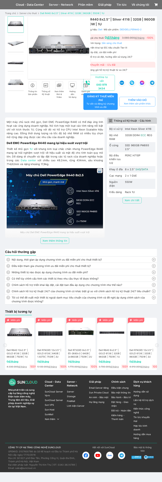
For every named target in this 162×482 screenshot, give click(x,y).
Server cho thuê (28, 13)
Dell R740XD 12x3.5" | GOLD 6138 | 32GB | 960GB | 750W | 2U (111, 353)
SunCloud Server (54, 400)
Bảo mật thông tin (121, 392)
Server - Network (61, 4)
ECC (143, 135)
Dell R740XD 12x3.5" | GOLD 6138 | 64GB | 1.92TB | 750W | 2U (19, 353)
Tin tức (122, 4)
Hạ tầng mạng (96, 402)
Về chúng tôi (140, 4)
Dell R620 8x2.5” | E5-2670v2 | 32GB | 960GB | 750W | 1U (141, 353)
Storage (71, 396)
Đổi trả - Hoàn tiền (121, 410)
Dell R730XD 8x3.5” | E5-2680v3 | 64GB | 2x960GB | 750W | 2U (49, 353)
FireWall (71, 401)
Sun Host (50, 409)
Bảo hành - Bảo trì (121, 397)
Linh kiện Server (75, 405)
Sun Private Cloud (98, 392)
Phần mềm (85, 4)
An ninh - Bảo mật (98, 397)
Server (70, 391)
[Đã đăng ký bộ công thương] (149, 457)
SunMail (49, 414)
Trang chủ (10, 13)
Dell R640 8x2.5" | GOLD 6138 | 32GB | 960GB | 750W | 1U (79, 353)
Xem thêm (50, 419)
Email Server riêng (99, 387)
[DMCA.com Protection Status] (136, 457)
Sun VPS (49, 405)
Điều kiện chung (120, 387)
